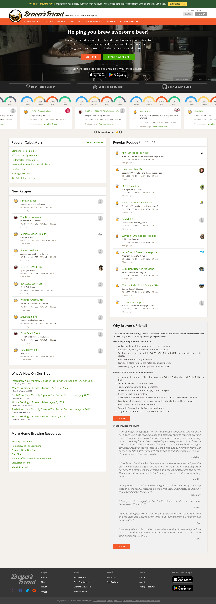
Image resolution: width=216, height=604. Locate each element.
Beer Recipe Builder (110, 86)
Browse (75, 21)
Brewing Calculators (22, 441)
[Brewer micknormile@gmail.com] (201, 303)
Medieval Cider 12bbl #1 (33, 233)
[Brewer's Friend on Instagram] (13, 591)
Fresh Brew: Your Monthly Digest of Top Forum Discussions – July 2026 (50, 395)
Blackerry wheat (29, 250)
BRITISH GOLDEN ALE (32, 300)
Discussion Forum (21, 462)
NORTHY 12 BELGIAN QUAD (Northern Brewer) (84, 111)
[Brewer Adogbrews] (100, 202)
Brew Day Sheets (81, 582)
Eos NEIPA (127, 219)
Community (31, 21)
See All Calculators (94, 142)
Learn (109, 21)
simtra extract (28, 200)
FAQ (43, 591)
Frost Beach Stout (30, 333)
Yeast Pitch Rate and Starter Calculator (31, 164)
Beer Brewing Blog (179, 86)
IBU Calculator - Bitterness (25, 178)
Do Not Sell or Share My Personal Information (141, 600)
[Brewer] (100, 285)
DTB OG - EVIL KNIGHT (32, 267)
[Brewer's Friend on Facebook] (20, 591)
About (142, 582)
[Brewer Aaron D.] (47, 110)
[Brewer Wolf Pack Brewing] (157, 110)
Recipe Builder (80, 577)
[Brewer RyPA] (201, 269)
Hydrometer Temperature (25, 160)
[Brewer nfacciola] (212, 110)
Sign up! (91, 56)
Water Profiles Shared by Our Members (31, 458)
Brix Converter (19, 169)
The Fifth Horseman (31, 217)
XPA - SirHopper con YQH (136, 152)
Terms (110, 600)
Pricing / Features (147, 586)
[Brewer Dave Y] (100, 252)
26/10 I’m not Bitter (132, 186)
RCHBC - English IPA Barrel (21, 111)
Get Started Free (177, 3)
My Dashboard (80, 591)
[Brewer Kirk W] (100, 318)
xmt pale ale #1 (28, 316)
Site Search (111, 577)
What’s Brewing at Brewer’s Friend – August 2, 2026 (40, 388)
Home (44, 577)
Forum (44, 586)
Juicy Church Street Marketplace (139, 252)
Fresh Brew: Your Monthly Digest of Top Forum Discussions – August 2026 (52, 380)
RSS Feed (118, 600)
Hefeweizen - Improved (134, 302)
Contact (142, 577)
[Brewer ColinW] (202, 187)
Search (61, 21)
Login (188, 14)
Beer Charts (17, 454)
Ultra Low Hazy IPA (132, 169)
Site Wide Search (20, 466)
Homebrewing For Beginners (26, 445)
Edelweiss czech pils (31, 283)
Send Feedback (99, 600)
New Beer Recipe (128, 21)
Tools (47, 21)
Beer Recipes (112, 582)
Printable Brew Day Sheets (25, 450)
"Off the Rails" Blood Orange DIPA (140, 285)
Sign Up (201, 14)
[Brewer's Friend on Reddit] (34, 591)
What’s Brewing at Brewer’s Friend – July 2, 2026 (38, 402)
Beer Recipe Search (42, 86)
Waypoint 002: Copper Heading (139, 235)
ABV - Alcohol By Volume (24, 155)
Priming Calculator (21, 173)
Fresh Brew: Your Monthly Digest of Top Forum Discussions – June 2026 (51, 409)
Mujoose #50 (125, 111)
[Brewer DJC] (102, 110)
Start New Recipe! (119, 56)
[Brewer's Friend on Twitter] (27, 591)
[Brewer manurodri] (100, 301)
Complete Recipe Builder (24, 151)
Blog (43, 582)
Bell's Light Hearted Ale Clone (138, 268)
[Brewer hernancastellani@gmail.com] (201, 153)
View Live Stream (31, 124)
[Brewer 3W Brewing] (201, 252)
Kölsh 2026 (178, 111)
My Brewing (93, 21)
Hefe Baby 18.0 (28, 350)
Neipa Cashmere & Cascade (137, 202)
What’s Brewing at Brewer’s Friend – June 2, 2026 (38, 416)
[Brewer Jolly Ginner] (202, 237)
